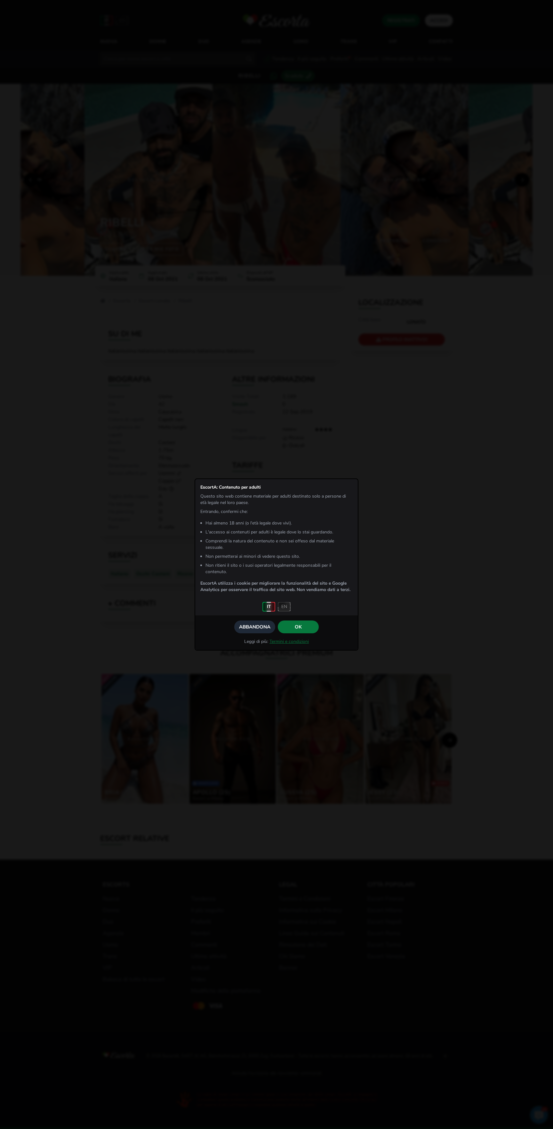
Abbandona (254, 627)
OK (298, 627)
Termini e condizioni (289, 641)
